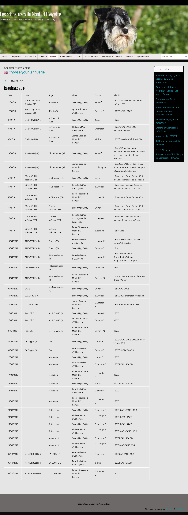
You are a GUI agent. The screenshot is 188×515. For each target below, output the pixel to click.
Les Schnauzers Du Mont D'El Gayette (30, 14)
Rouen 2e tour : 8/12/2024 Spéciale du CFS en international (168, 79)
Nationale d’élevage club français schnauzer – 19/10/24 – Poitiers (167, 111)
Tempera (169, 509)
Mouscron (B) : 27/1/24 (166, 136)
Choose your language (26, 72)
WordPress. (180, 509)
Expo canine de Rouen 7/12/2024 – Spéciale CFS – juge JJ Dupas (168, 91)
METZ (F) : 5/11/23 (164, 149)
